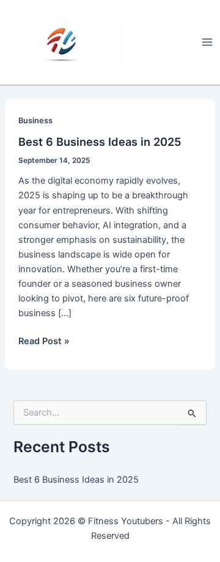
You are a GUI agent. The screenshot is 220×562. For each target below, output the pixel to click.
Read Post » (44, 341)
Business (35, 120)
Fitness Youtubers (125, 521)
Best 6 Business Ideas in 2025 (100, 141)
